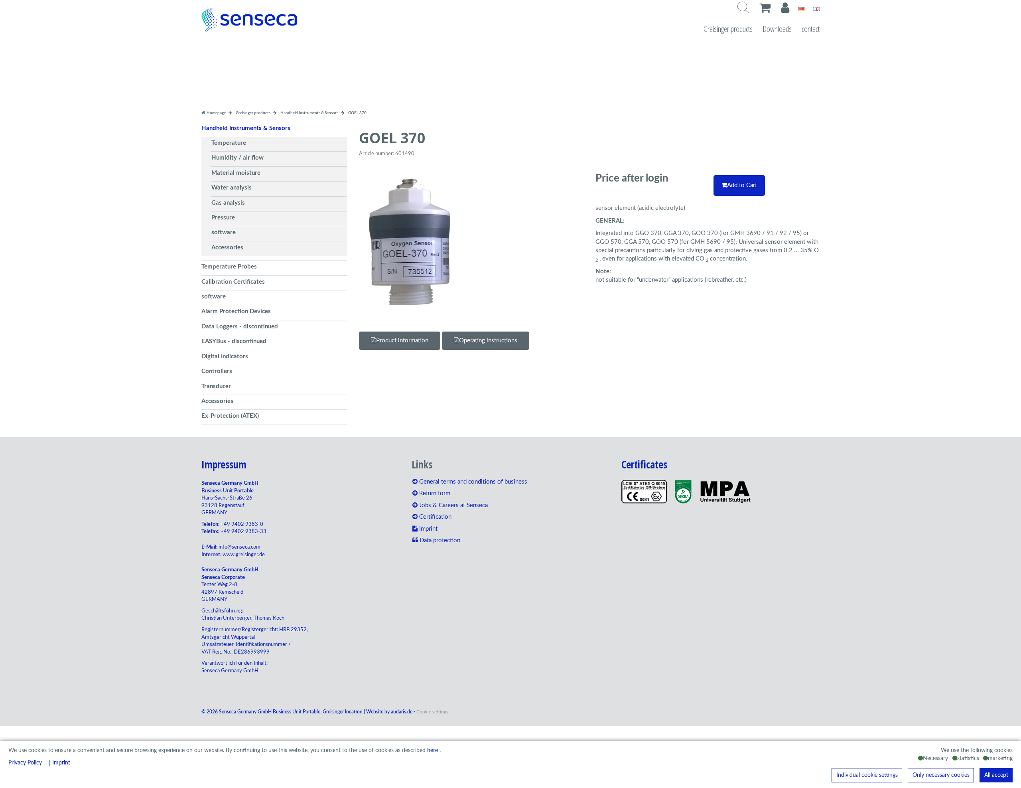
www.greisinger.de (244, 554)
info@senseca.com (239, 547)
